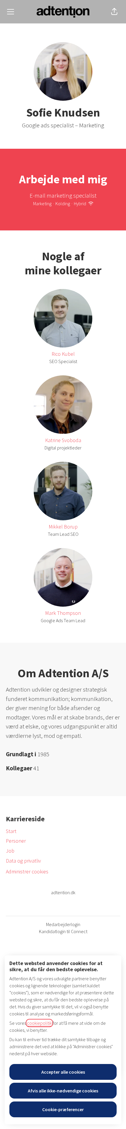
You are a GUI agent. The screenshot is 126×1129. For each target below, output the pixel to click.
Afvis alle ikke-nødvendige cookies (63, 1091)
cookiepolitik (39, 1023)
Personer (16, 840)
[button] (114, 12)
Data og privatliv (23, 860)
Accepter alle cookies (63, 1072)
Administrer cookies (27, 871)
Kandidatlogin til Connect (63, 931)
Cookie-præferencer (63, 1109)
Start (11, 831)
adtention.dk (63, 892)
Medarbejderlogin (63, 924)
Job (10, 850)
